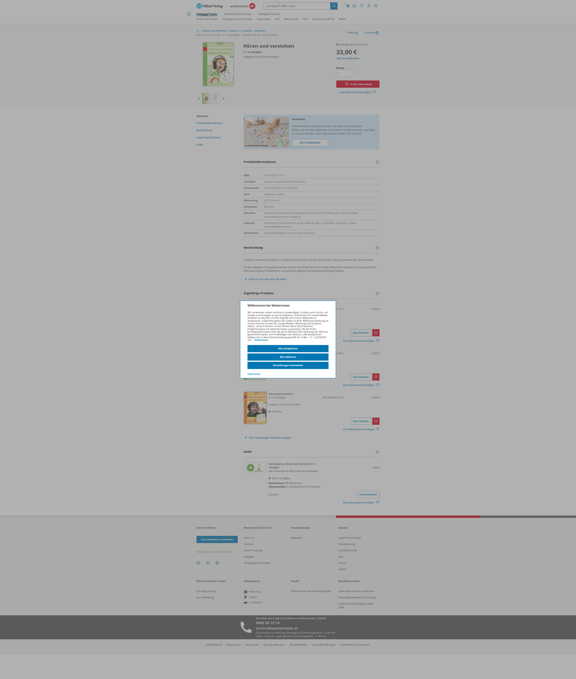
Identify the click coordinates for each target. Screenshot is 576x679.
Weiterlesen (261, 340)
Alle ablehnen (288, 357)
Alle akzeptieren (288, 348)
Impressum (254, 373)
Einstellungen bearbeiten (288, 365)
